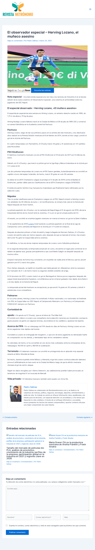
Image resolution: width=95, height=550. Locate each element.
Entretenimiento (26, 462)
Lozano (31, 224)
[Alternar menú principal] (90, 9)
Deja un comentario (15, 41)
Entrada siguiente (84, 417)
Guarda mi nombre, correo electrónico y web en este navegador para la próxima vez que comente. (47, 526)
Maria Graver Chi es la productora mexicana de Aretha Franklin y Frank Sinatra (67, 444)
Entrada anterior (10, 417)
